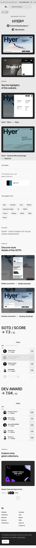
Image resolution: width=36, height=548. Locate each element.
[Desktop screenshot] (18, 300)
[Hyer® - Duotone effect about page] (18, 139)
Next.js (5, 217)
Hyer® (18, 21)
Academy (21, 512)
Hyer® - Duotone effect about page (13, 156)
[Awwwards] (6, 6)
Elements (4, 517)
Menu (17, 122)
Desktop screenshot (8, 316)
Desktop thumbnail (26, 316)
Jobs (20, 515)
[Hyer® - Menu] (18, 106)
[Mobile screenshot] (18, 267)
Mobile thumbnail (24, 283)
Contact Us (22, 525)
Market (21, 517)
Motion (22, 213)
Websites (4, 512)
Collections (4, 515)
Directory (4, 520)
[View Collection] (18, 473)
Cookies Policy (21, 537)
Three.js (5, 213)
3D (18, 209)
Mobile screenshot (7, 283)
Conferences (5, 523)
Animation (13, 205)
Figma (30, 213)
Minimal (29, 205)
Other (4, 205)
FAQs (20, 520)
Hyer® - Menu (6, 122)
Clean (21, 205)
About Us (7, 158)
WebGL (25, 209)
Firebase (13, 213)
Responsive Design (8, 209)
